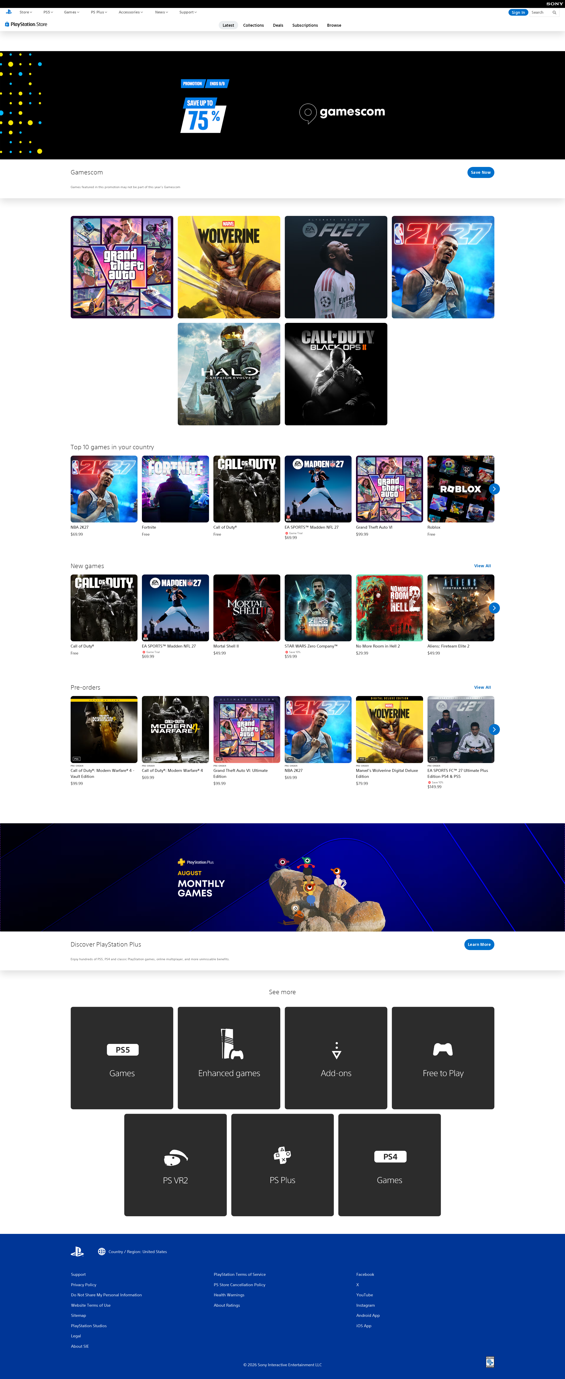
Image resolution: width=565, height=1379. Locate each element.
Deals (278, 25)
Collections (253, 25)
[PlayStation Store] (28, 24)
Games (70, 12)
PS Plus (97, 12)
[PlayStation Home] (9, 12)
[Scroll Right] (494, 488)
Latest (228, 25)
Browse (334, 25)
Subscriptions (305, 25)
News (160, 12)
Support (186, 12)
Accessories (129, 12)
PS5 (46, 12)
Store (24, 12)
